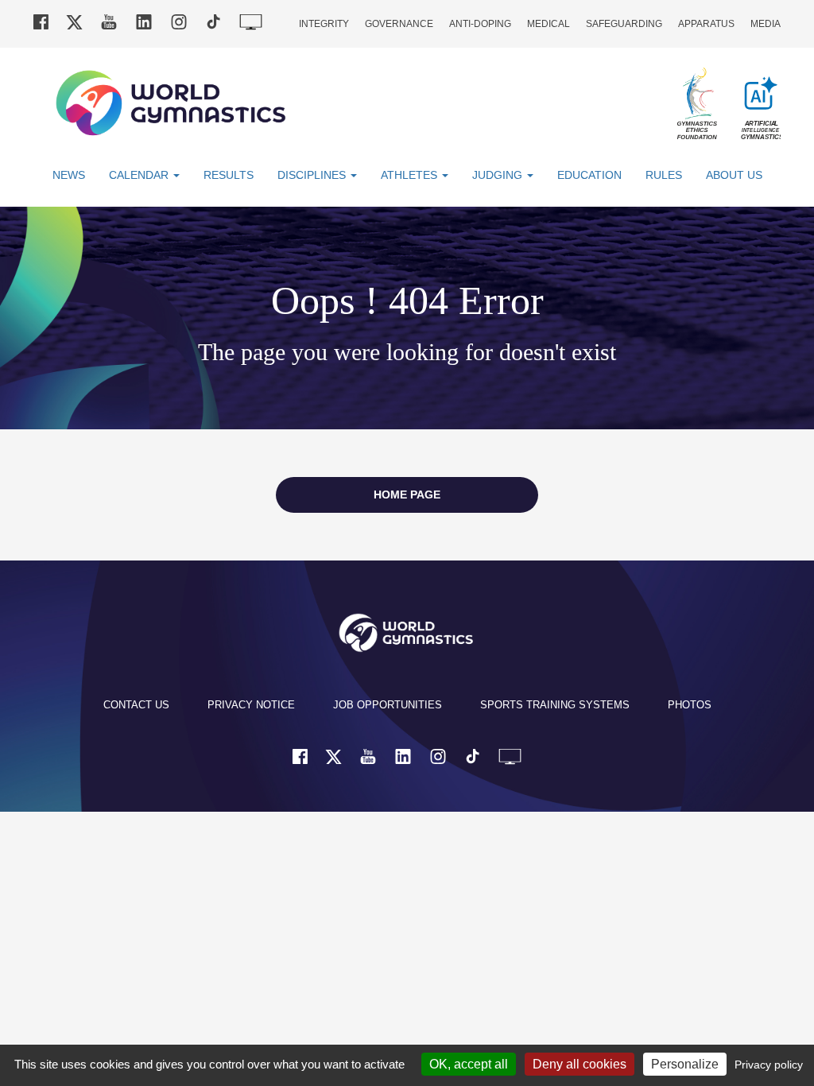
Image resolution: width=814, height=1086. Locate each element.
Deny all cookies (579, 1064)
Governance (399, 23)
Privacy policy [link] (769, 1064)
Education (589, 175)
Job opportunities (387, 705)
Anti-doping (480, 23)
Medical (548, 23)
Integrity (324, 23)
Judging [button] (498, 175)
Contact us (136, 705)
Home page (407, 494)
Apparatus (706, 23)
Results (229, 175)
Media (765, 23)
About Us (734, 175)
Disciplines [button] (313, 175)
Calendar (140, 175)
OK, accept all (468, 1064)
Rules (663, 175)
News (68, 175)
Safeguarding (624, 23)
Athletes (410, 175)
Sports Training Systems (555, 705)
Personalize (685, 1064)
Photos (689, 705)
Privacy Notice (251, 705)
